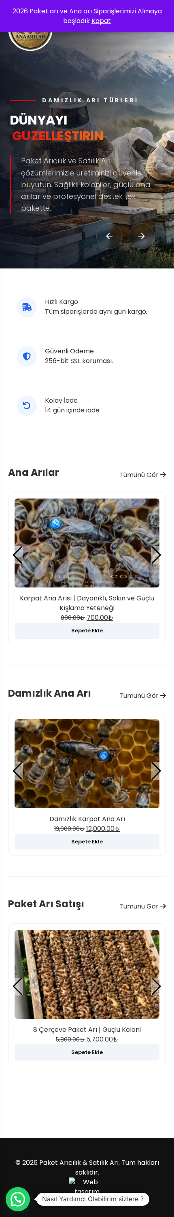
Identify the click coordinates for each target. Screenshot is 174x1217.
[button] (156, 555)
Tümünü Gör (139, 475)
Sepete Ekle (87, 630)
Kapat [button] (101, 20)
